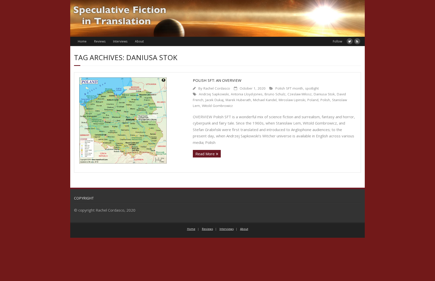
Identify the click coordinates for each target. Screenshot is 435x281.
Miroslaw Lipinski (292, 100)
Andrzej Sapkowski (214, 94)
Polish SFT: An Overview (217, 80)
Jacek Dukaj (214, 100)
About (139, 41)
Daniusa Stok (324, 94)
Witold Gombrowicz (217, 105)
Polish (325, 100)
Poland (312, 100)
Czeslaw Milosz (299, 94)
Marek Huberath (238, 100)
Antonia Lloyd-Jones (247, 94)
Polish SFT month (289, 88)
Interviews (120, 41)
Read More (205, 153)
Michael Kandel (265, 100)
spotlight (312, 88)
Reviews (99, 41)
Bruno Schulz (275, 94)
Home (82, 41)
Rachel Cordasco (216, 88)
